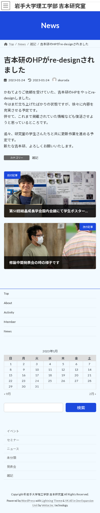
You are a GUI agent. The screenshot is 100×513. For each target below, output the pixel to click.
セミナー (13, 440)
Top (6, 293)
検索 (81, 407)
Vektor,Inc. (48, 505)
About (8, 303)
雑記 (35, 158)
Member (10, 322)
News (8, 331)
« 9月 (7, 394)
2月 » (92, 394)
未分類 (11, 458)
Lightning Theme (52, 500)
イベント (13, 431)
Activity (9, 312)
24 (37, 381)
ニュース (13, 449)
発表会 (11, 466)
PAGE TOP (92, 492)
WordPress (28, 500)
